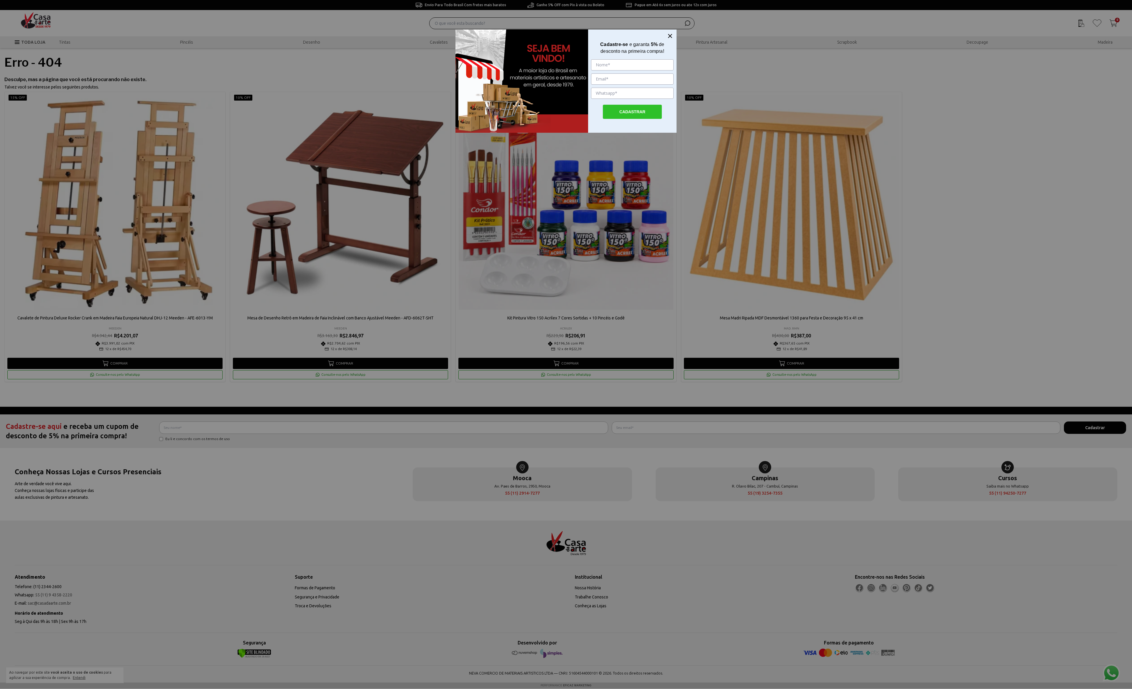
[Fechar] (670, 36)
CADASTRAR (632, 111)
